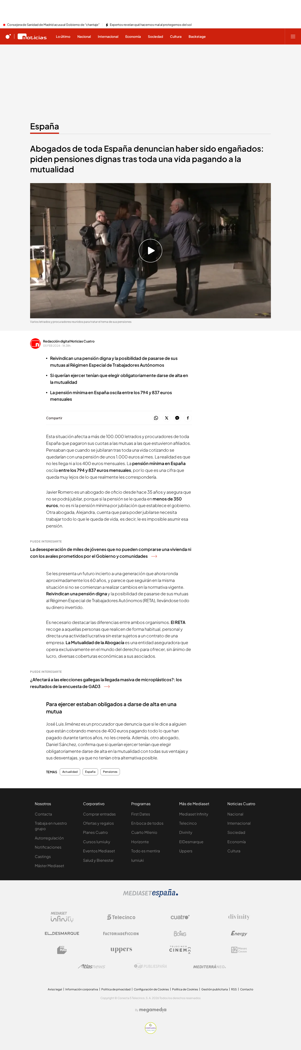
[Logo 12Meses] (239, 950)
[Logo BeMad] (62, 950)
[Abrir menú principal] (293, 36)
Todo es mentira (145, 850)
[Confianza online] (150, 1032)
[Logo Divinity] (239, 917)
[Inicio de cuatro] (8, 36)
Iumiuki (137, 860)
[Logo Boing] (180, 933)
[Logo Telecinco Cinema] (180, 950)
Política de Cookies (185, 989)
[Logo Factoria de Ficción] (121, 933)
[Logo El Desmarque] (62, 933)
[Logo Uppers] (121, 950)
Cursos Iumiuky (96, 841)
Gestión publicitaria (214, 989)
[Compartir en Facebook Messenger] (177, 418)
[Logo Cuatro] (180, 917)
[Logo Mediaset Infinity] (62, 917)
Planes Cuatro (95, 832)
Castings (43, 856)
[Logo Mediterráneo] (209, 966)
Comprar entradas (99, 814)
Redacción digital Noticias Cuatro (69, 341)
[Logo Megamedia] (152, 1010)
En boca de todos (147, 823)
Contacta (43, 814)
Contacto (246, 989)
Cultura (233, 850)
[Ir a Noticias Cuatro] (32, 36)
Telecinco (188, 823)
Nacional (235, 814)
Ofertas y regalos (98, 823)
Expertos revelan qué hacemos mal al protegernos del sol (151, 25)
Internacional (239, 823)
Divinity (185, 832)
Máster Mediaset (49, 865)
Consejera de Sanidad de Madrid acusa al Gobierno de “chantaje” (53, 25)
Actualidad (70, 771)
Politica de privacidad (116, 989)
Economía (236, 841)
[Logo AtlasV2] (91, 966)
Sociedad (236, 832)
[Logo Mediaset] (150, 895)
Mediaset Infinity (193, 814)
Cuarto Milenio (144, 832)
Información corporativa (81, 989)
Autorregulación (49, 837)
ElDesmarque (191, 841)
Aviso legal (55, 989)
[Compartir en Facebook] (188, 418)
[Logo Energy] (239, 933)
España (44, 126)
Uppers (185, 850)
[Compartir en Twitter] (166, 418)
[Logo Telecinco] (121, 917)
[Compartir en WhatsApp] (156, 418)
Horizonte (140, 841)
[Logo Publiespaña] (150, 966)
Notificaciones (48, 847)
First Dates (140, 814)
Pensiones (110, 771)
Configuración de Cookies (151, 989)
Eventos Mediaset (99, 850)
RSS (234, 989)
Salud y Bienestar (98, 860)
